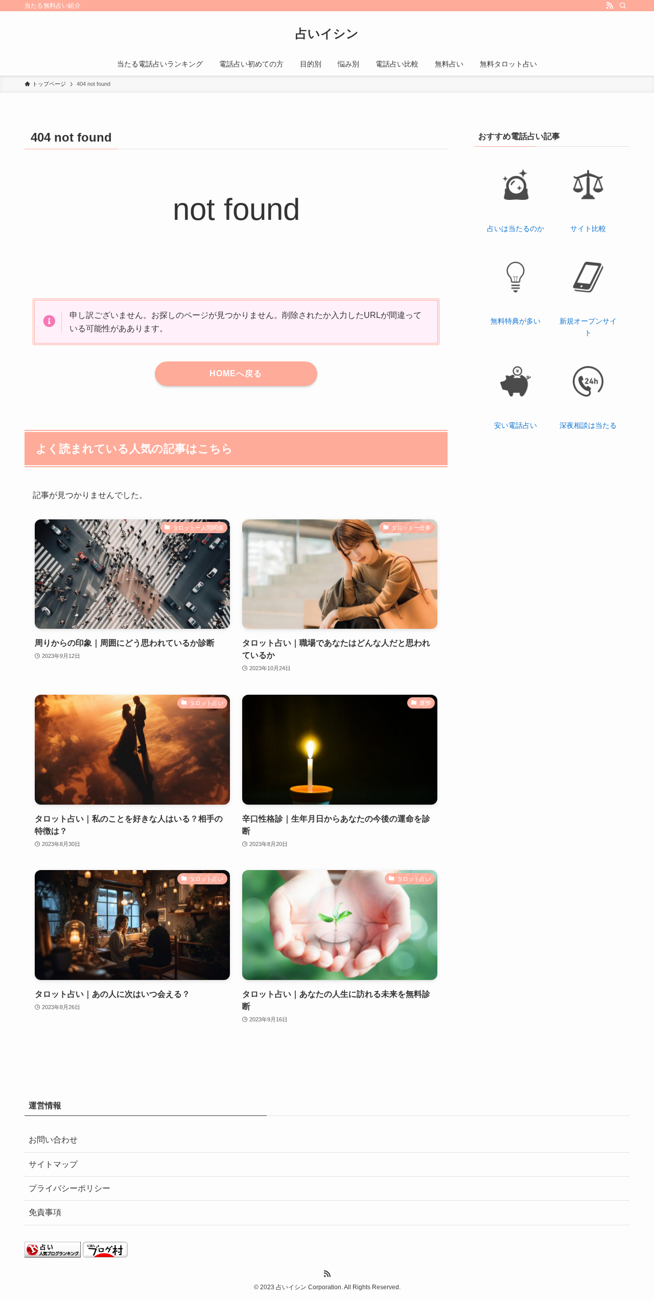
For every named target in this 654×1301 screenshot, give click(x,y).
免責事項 (45, 1212)
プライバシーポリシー (69, 1188)
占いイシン (327, 34)
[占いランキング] (53, 1254)
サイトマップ (53, 1164)
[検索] (622, 5)
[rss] (609, 5)
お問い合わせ (53, 1139)
